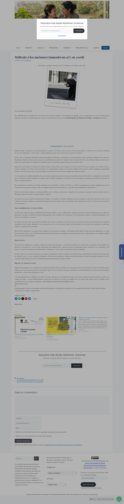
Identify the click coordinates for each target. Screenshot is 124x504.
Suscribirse (78, 31)
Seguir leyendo (62, 35)
